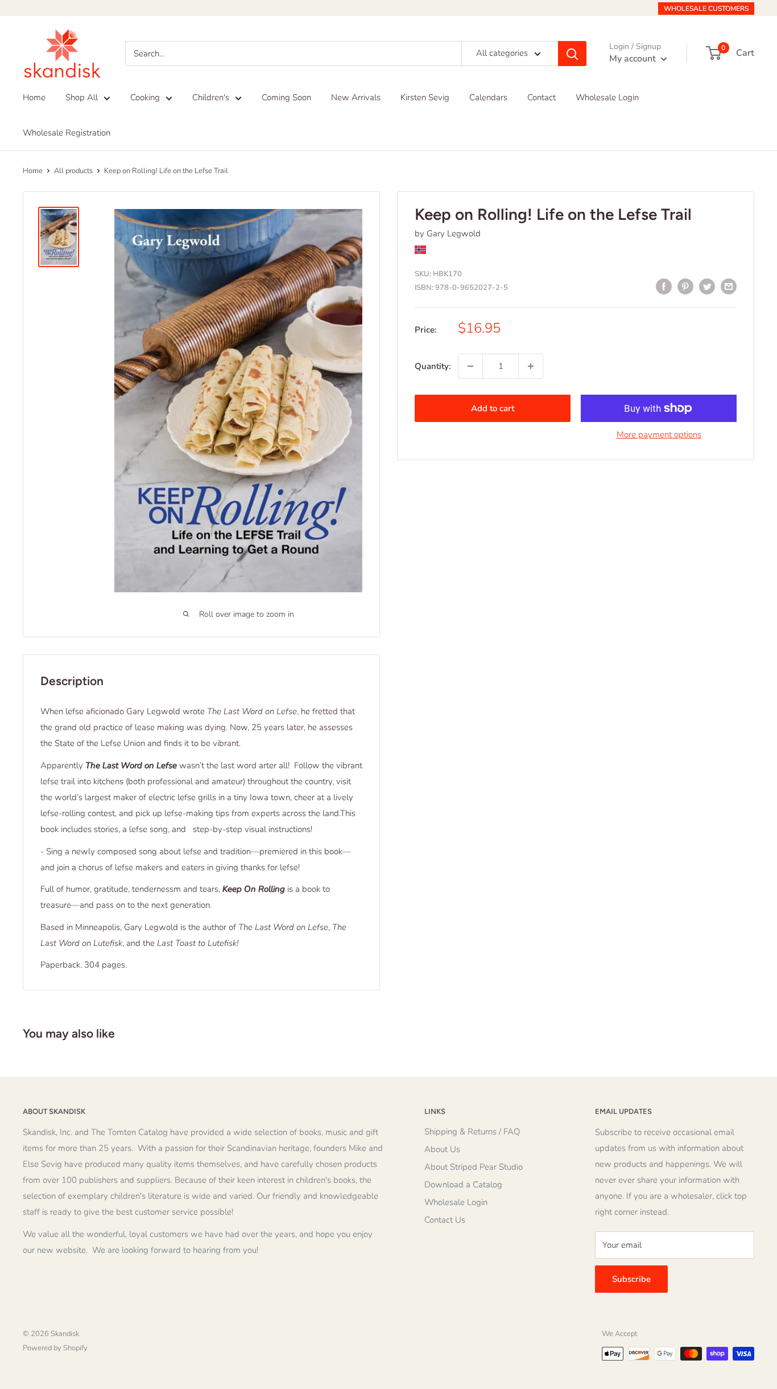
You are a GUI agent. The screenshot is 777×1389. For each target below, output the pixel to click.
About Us (442, 1149)
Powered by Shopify (55, 1348)
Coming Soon (286, 97)
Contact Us (444, 1220)
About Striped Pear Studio (473, 1167)
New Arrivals (356, 97)
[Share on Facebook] (664, 286)
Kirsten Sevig (424, 97)
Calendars (488, 97)
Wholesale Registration (66, 132)
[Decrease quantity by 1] (470, 366)
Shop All (81, 97)
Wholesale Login (607, 97)
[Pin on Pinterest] (685, 286)
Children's (210, 97)
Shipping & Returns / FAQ (472, 1131)
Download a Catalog (463, 1184)
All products (73, 171)
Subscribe (631, 1279)
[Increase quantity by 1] (531, 366)
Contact (541, 97)
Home (34, 97)
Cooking (145, 97)
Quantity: (433, 366)
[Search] (572, 53)
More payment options (659, 434)
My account (633, 58)
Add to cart (492, 408)
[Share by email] (729, 286)
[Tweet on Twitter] (707, 286)
